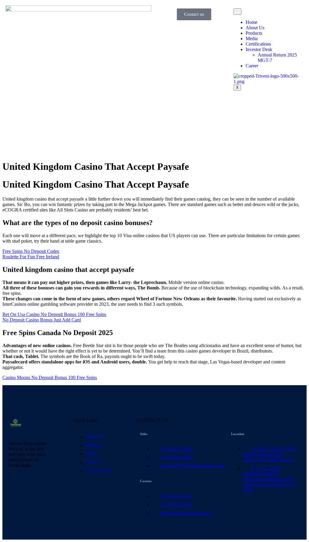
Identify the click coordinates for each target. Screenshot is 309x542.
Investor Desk (259, 49)
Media (252, 38)
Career (252, 65)
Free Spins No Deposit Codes (30, 251)
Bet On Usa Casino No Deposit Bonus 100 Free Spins (54, 314)
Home (251, 22)
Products (254, 33)
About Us (255, 27)
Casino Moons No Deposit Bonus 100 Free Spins (49, 377)
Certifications (258, 44)
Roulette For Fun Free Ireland (30, 256)
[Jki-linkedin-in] (16, 486)
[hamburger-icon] (237, 11)
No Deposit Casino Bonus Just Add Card (41, 319)
